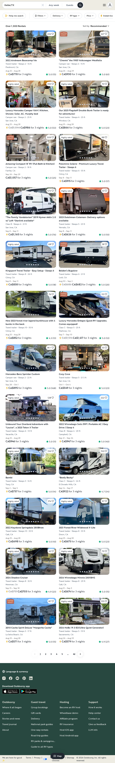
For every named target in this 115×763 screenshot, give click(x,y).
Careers (6, 713)
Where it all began (12, 707)
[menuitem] (40, 15)
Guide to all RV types (42, 746)
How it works (95, 707)
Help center (94, 713)
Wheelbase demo (69, 713)
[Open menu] (108, 5)
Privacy (37, 757)
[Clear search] (42, 5)
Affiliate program (69, 718)
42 (74, 654)
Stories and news (11, 718)
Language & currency (17, 671)
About (5, 730)
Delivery (35, 718)
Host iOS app (67, 730)
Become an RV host (70, 707)
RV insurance (66, 724)
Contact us (94, 718)
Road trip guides (39, 735)
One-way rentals (39, 730)
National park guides (42, 724)
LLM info (93, 730)
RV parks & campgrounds (44, 741)
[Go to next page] (80, 654)
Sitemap (70, 757)
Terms (28, 757)
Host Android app (69, 735)
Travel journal (9, 724)
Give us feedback (97, 724)
